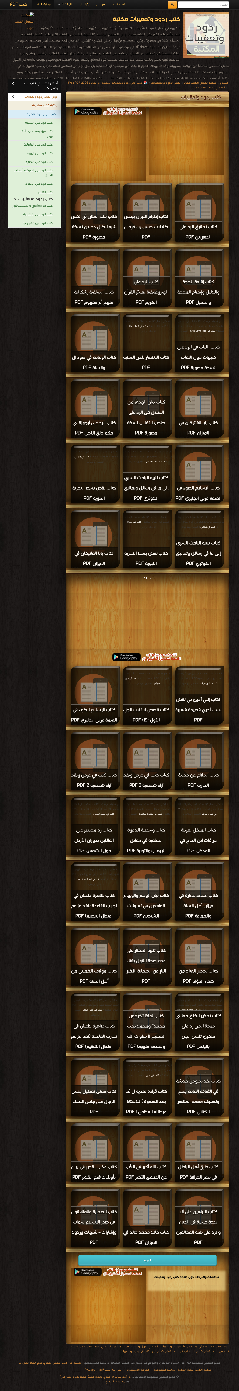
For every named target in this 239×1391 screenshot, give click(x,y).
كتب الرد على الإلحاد (39, 184)
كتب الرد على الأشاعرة (38, 214)
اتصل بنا (116, 1370)
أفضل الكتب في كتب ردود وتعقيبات (40, 86)
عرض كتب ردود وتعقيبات (41, 97)
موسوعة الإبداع (115, 1381)
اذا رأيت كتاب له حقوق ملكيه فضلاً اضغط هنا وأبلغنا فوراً (95, 1377)
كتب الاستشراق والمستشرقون (32, 206)
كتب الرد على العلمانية (38, 145)
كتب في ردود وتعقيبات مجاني (171, 1351)
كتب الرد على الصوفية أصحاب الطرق (33, 173)
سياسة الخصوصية (164, 1370)
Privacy (90, 1370)
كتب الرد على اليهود (39, 153)
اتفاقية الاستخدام (137, 1370)
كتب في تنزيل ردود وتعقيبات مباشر (136, 1346)
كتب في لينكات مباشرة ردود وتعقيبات (185, 1346)
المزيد (148, 1260)
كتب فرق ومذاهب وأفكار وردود (36, 134)
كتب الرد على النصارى (39, 162)
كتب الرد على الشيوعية (38, 223)
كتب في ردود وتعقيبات (210, 87)
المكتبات (66, 4)
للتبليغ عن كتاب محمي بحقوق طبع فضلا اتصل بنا (50, 1363)
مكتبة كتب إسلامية (45, 105)
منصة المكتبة (185, 1370)
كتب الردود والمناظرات (41, 114)
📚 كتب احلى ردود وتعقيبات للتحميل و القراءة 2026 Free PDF (108, 83)
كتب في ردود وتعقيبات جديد (93, 1346)
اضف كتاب (120, 4)
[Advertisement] (106, 148)
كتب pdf (104, 1370)
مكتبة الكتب (43, 4)
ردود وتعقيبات (220, 1346)
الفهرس (101, 4)
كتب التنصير (45, 192)
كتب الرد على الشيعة (39, 123)
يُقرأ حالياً (84, 4)
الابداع (224, 83)
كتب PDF (18, 4)
